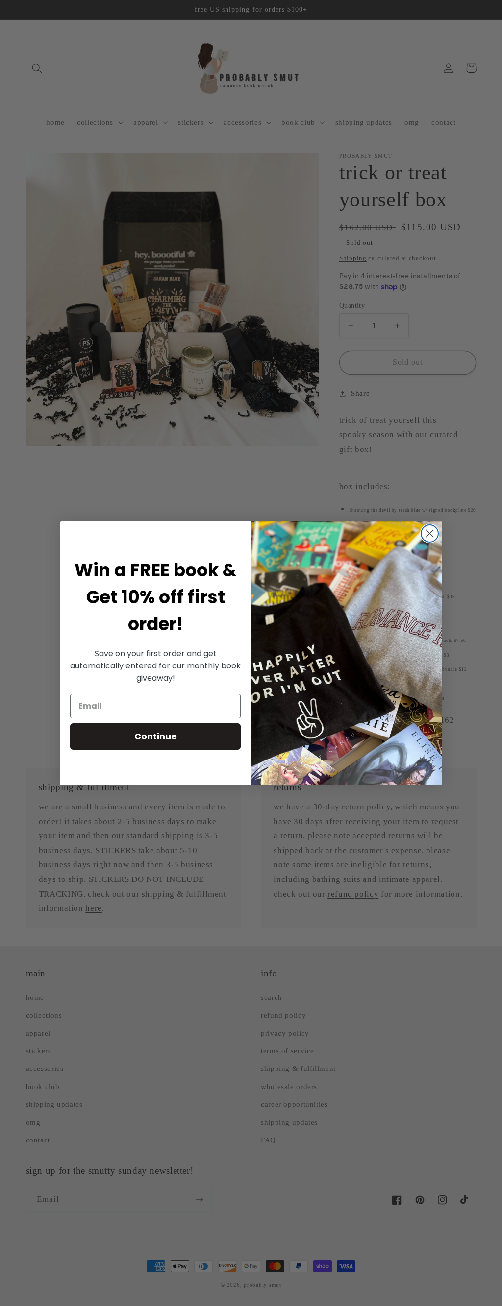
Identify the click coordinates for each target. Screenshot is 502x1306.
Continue (155, 736)
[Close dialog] (429, 533)
